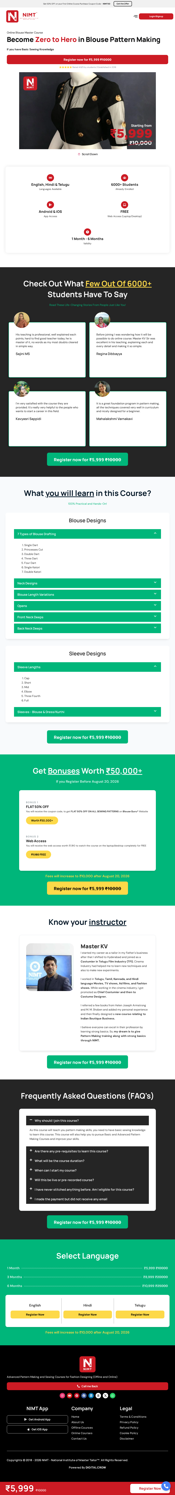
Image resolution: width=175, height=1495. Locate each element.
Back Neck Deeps (29, 628)
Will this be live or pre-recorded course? (64, 1180)
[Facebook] (84, 1395)
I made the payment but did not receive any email (71, 1199)
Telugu (140, 1305)
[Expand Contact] (166, 1486)
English (35, 1305)
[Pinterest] (76, 1395)
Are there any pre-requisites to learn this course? (71, 1151)
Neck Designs (27, 583)
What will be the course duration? (59, 1161)
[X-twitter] (105, 1395)
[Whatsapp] (112, 1395)
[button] (135, 16)
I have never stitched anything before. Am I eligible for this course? (84, 1189)
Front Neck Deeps (30, 617)
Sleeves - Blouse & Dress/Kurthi (40, 712)
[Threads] (98, 1395)
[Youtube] (69, 1395)
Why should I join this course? (57, 1120)
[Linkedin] (91, 1395)
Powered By (77, 1467)
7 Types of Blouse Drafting (36, 534)
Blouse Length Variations (35, 594)
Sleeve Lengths (29, 667)
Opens (22, 606)
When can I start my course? (56, 1170)
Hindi (87, 1305)
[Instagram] (62, 1395)
